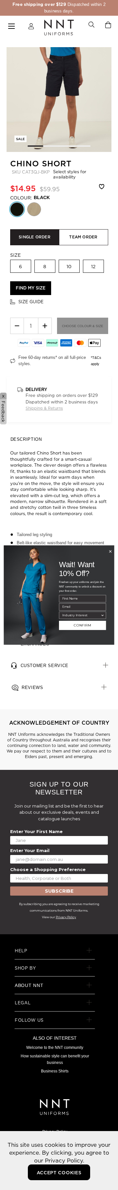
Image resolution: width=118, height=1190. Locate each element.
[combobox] (81, 615)
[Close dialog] (110, 551)
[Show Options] (102, 615)
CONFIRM (82, 625)
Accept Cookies (59, 1173)
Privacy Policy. (64, 1160)
